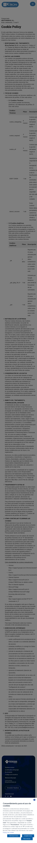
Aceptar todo (28, 835)
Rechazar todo (13, 835)
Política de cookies (8, 832)
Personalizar (26, 838)
